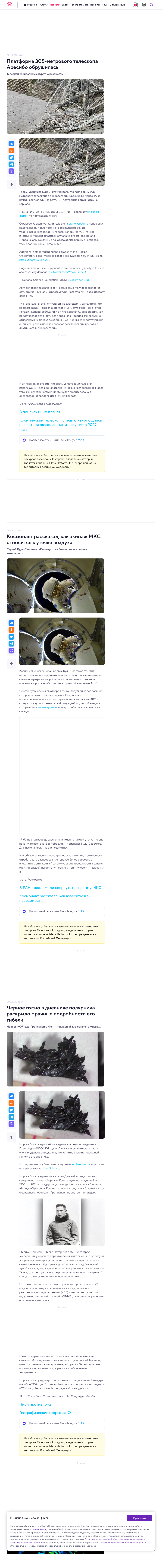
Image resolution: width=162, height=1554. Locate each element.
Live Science (51, 1168)
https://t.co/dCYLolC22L (34, 260)
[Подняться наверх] (11, 184)
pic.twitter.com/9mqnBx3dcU (67, 272)
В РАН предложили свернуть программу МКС (60, 887)
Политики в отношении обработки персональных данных (114, 1539)
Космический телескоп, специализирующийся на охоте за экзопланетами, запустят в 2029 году (60, 424)
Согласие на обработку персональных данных (122, 1542)
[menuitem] (44, 5)
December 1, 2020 (80, 280)
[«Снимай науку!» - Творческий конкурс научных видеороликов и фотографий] (135, 4)
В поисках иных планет (39, 412)
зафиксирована (47, 707)
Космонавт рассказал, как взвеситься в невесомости (54, 898)
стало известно (78, 224)
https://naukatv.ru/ (38, 1529)
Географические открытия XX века (49, 1412)
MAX (81, 440)
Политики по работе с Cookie (25, 1542)
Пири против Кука (35, 1404)
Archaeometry (81, 1164)
